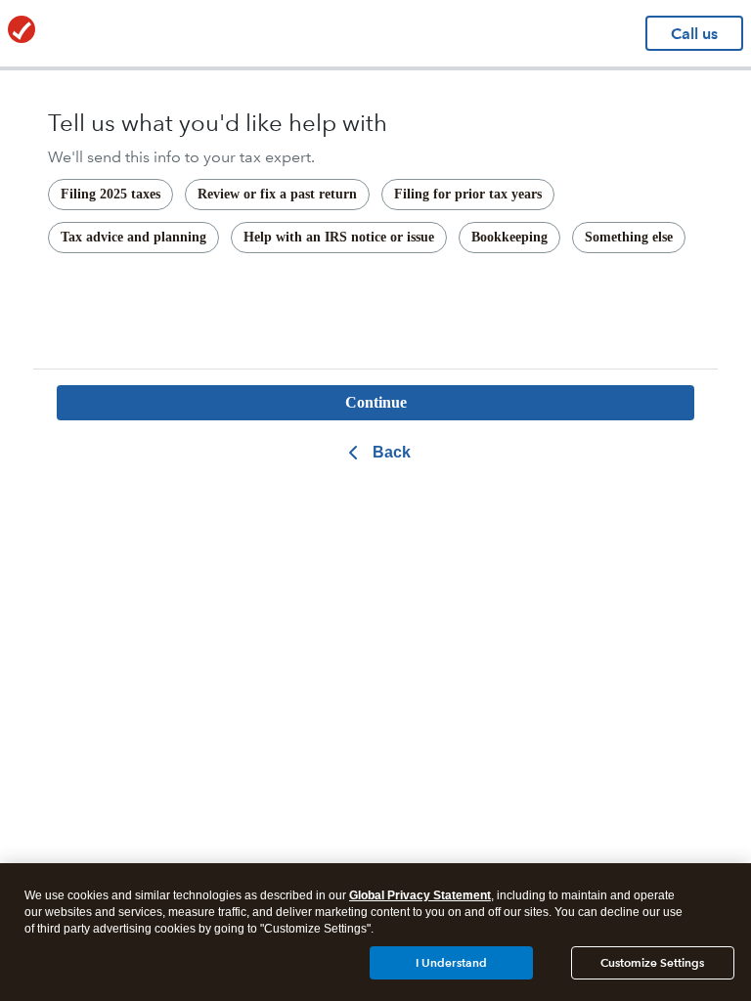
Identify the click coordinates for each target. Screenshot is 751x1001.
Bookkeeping (509, 237)
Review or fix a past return (277, 194)
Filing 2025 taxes (110, 194)
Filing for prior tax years (468, 194)
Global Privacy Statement (420, 895)
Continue (376, 402)
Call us (694, 33)
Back (392, 452)
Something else (629, 237)
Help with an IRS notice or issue (338, 237)
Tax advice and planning (133, 237)
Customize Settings (652, 962)
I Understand (451, 962)
